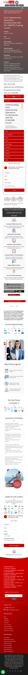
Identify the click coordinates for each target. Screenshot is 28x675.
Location (6, 534)
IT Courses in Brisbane (10, 576)
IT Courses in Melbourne (10, 570)
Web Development (8, 649)
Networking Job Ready (9, 639)
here (22, 662)
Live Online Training (8, 630)
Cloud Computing (8, 645)
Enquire (6, 5)
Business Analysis (8, 647)
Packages (6, 618)
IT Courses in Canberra (10, 585)
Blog (5, 616)
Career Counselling (8, 628)
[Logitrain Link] (11, 4)
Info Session (12, 5)
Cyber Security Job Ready (9, 641)
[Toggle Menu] (22, 8)
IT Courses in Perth (9, 582)
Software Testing (7, 643)
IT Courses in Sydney (9, 573)
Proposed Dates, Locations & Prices (14, 96)
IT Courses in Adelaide (9, 579)
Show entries (14, 296)
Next (17, 306)
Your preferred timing (9, 538)
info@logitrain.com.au (14, 609)
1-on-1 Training (7, 624)
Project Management (8, 651)
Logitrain (5, 10)
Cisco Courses (16, 10)
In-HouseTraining (8, 626)
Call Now (21, 5)
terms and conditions (12, 316)
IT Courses (10, 10)
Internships (6, 620)
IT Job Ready (6, 637)
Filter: (7, 298)
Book (17, 5)
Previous (12, 306)
